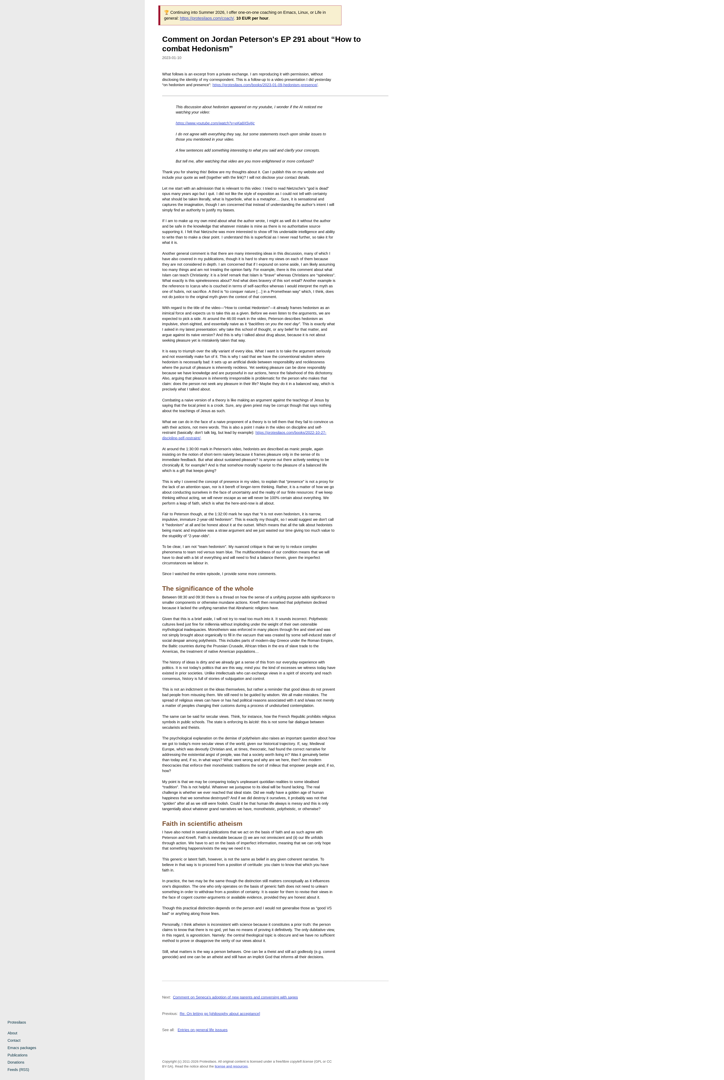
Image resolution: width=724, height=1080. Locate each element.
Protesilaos (17, 1022)
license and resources (231, 1066)
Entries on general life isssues (203, 1030)
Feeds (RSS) (18, 1070)
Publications (18, 1055)
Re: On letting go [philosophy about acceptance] (220, 1014)
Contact (14, 1040)
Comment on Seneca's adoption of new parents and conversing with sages (235, 997)
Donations (16, 1062)
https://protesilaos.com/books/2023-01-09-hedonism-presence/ (265, 85)
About (12, 1033)
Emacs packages (22, 1048)
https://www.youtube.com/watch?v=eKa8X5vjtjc (215, 123)
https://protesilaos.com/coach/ (207, 18)
